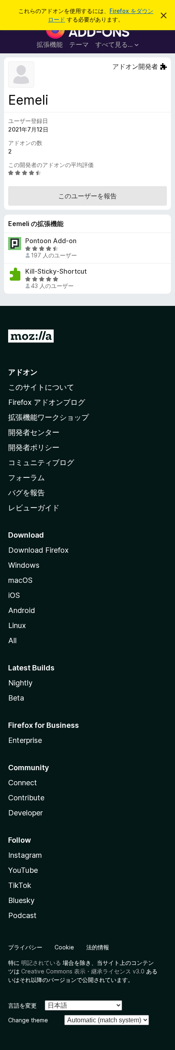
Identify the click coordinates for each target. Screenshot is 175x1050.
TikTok (19, 885)
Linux (17, 625)
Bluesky (21, 900)
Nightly (20, 683)
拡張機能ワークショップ (48, 417)
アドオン (22, 372)
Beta (16, 698)
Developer (25, 812)
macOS (20, 580)
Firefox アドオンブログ (46, 402)
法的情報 (97, 947)
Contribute (26, 797)
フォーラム (26, 477)
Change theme (28, 1020)
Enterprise (25, 740)
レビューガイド (33, 507)
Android (21, 610)
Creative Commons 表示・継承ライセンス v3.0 (82, 971)
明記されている (41, 962)
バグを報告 (26, 492)
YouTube (23, 870)
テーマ (79, 44)
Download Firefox (38, 550)
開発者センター (33, 432)
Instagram (25, 855)
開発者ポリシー (33, 447)
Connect (22, 782)
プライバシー (25, 947)
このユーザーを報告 (87, 196)
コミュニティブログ (41, 462)
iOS (14, 595)
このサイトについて (41, 387)
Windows (23, 565)
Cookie (64, 947)
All (12, 640)
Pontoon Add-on (51, 241)
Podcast (22, 915)
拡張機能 (50, 44)
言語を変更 (22, 1005)
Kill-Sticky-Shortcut (56, 271)
